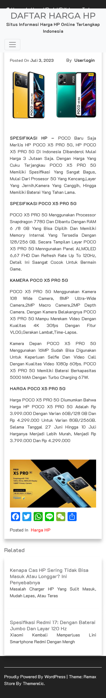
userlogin (84, 60)
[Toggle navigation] (12, 44)
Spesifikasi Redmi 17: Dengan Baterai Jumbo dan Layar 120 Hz (53, 625)
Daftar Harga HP (53, 16)
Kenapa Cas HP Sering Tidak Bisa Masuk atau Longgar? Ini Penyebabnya (49, 576)
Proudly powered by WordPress (35, 676)
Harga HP (41, 530)
